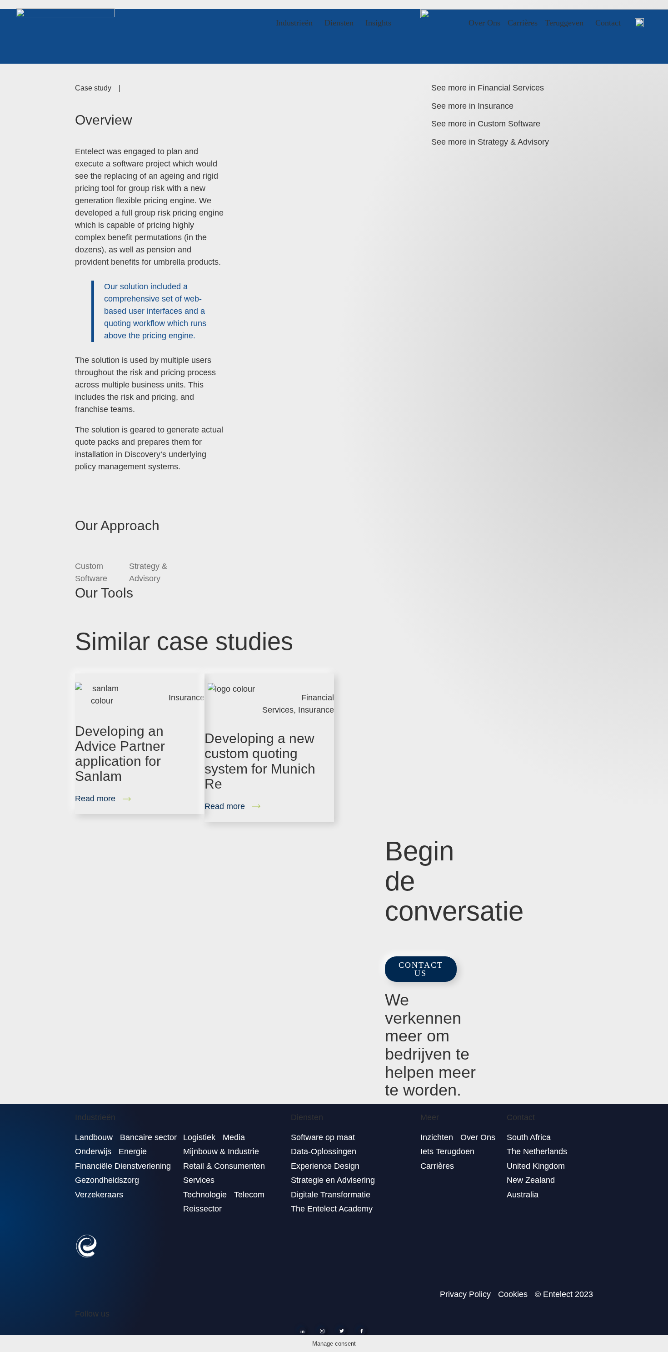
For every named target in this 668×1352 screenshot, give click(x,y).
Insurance (186, 697)
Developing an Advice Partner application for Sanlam (120, 754)
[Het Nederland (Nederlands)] (639, 22)
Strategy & (148, 572)
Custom (91, 572)
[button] (421, 969)
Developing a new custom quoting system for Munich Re (259, 761)
